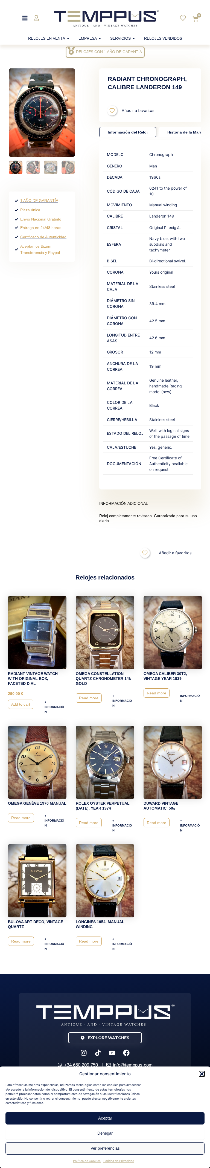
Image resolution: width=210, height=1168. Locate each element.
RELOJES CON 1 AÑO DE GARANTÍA (109, 52)
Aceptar (105, 1118)
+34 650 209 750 (81, 1065)
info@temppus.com (133, 1065)
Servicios (120, 38)
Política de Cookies (87, 1161)
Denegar (105, 1133)
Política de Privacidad (118, 1161)
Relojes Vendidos (163, 38)
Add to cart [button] (20, 704)
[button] (202, 1074)
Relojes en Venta (46, 38)
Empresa (87, 38)
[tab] (127, 132)
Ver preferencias (105, 1148)
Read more (88, 698)
